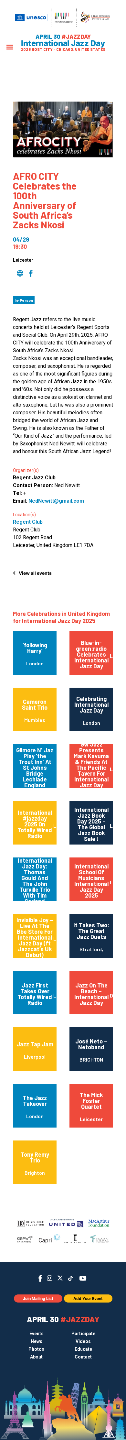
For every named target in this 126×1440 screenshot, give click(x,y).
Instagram (49, 1278)
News (36, 1341)
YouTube (83, 1278)
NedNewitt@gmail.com (56, 501)
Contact (83, 1356)
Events (36, 1333)
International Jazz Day (63, 43)
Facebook (40, 1278)
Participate (83, 1333)
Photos (36, 1349)
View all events (35, 573)
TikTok (70, 1278)
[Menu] (9, 47)
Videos (83, 1341)
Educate (83, 1349)
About (36, 1356)
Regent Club (28, 522)
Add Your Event (88, 1298)
